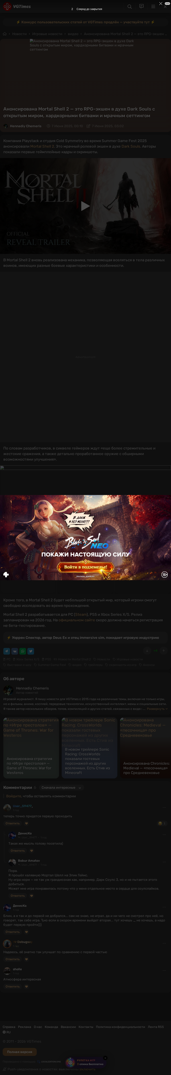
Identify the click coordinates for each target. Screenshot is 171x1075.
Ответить (13, 823)
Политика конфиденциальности (120, 1027)
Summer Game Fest (52, 664)
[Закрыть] (165, 6)
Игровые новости (47, 34)
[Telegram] (6, 651)
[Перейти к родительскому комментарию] (5, 833)
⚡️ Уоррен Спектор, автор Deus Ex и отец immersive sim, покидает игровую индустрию (83, 637)
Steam (81, 614)
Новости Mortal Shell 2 (74, 659)
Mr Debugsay (23, 942)
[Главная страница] (17, 6)
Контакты (86, 1027)
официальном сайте (77, 620)
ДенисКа (25, 833)
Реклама (24, 1027)
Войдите (13, 796)
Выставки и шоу (19, 664)
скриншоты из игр (122, 664)
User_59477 (22, 806)
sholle (17, 969)
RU (8, 1032)
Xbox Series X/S (27, 659)
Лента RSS (156, 1027)
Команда (51, 1027)
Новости (19, 34)
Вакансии (68, 1027)
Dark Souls (131, 146)
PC (8, 659)
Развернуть (156, 709)
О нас (38, 1027)
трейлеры (95, 664)
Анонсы (149, 664)
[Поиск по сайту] (130, 6)
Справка (9, 1027)
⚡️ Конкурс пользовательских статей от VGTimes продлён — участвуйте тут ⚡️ (85, 22)
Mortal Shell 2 (42, 146)
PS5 (48, 659)
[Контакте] (14, 651)
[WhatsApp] (22, 651)
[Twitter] (30, 651)
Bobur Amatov (29, 861)
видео (73, 34)
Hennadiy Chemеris (25, 126)
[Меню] (153, 6)
